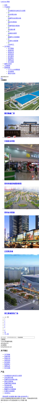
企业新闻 (11, 71)
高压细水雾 (11, 29)
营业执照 (5, 396)
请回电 (3, 339)
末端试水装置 (12, 33)
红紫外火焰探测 (13, 41)
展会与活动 (11, 73)
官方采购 (11, 62)
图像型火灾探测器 (14, 37)
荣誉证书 (11, 52)
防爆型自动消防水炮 (14, 18)
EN (2, 78)
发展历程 (11, 50)
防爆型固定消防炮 (14, 25)
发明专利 (11, 54)
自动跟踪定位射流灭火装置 (16, 10)
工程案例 (7, 65)
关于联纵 (11, 48)
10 (5, 332)
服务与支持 (8, 64)
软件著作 (11, 56)
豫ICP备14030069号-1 (21, 396)
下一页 (6, 334)
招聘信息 (11, 60)
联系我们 (11, 58)
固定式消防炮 (12, 22)
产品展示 (7, 7)
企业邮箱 (12, 396)
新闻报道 (7, 67)
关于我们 (7, 46)
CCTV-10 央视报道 (14, 69)
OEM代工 (11, 44)
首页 (5, 5)
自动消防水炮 (12, 14)
